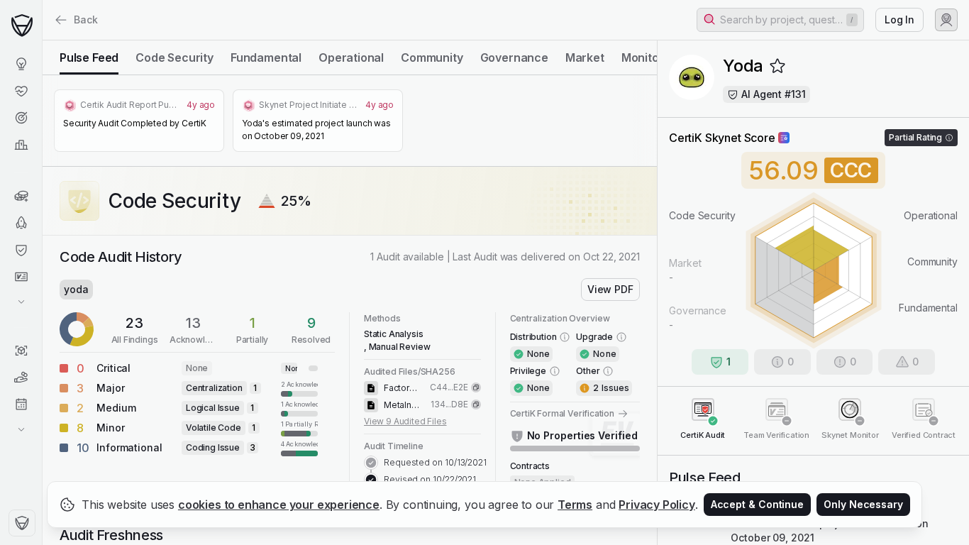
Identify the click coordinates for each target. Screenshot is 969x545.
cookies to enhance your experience (279, 504)
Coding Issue (213, 447)
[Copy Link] (476, 387)
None (197, 368)
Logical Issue (213, 407)
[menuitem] (21, 64)
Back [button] (86, 19)
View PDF (610, 289)
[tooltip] (255, 388)
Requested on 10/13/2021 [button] (435, 462)
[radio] (89, 57)
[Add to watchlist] (777, 66)
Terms (575, 504)
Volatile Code (213, 427)
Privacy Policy (657, 504)
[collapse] (42, 40)
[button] (780, 20)
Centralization (214, 387)
